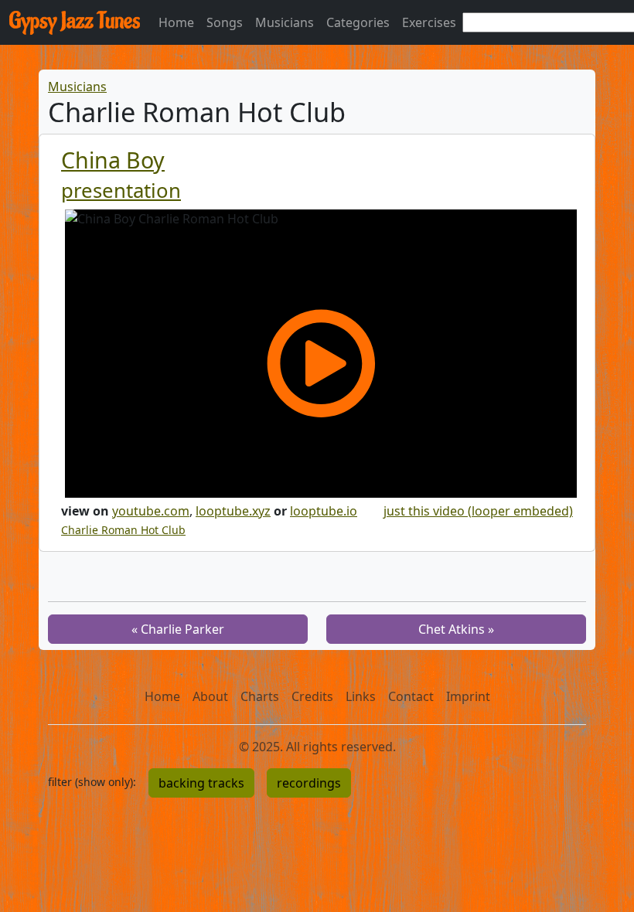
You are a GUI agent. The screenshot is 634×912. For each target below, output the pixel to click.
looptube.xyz (233, 510)
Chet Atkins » (456, 629)
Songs (224, 22)
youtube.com (150, 510)
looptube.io (323, 510)
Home (176, 22)
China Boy (113, 160)
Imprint (468, 696)
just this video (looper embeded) (478, 510)
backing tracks (201, 782)
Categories (358, 22)
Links (361, 696)
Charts (259, 696)
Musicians (284, 22)
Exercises (429, 22)
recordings (309, 782)
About (210, 696)
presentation (121, 190)
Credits (312, 696)
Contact (411, 696)
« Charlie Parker (177, 629)
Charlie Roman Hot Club (123, 529)
